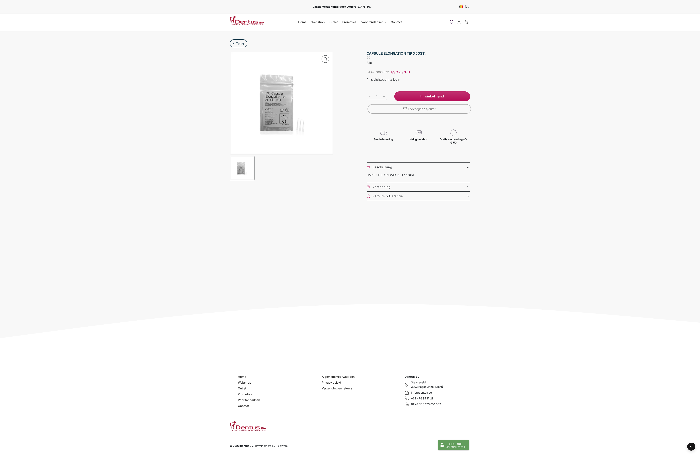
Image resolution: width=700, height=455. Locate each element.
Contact (396, 22)
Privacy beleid (331, 382)
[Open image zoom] (325, 59)
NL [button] (467, 7)
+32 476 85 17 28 (422, 398)
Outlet (333, 22)
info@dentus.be (421, 392)
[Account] (459, 22)
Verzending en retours (337, 388)
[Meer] (384, 96)
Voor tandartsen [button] (372, 22)
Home (302, 22)
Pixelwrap (282, 445)
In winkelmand (432, 96)
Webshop (318, 22)
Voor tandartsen (249, 400)
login (396, 79)
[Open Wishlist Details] (451, 22)
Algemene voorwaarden (338, 376)
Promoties (349, 22)
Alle (369, 62)
